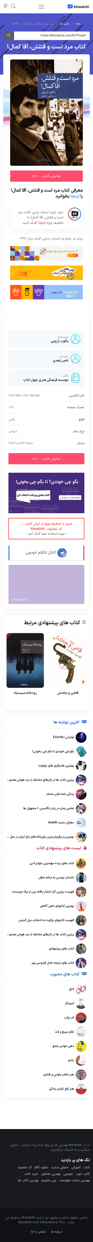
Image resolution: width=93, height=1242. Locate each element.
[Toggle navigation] (41, 7)
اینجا (75, 196)
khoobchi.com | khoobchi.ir (38, 1222)
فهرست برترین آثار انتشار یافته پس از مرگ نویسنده (43, 892)
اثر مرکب (69, 1017)
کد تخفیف (25, 1167)
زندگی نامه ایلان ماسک (60, 794)
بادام (71, 1060)
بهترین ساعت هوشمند (74, 1180)
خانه (78, 24)
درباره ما (56, 1231)
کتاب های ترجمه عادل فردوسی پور (53, 963)
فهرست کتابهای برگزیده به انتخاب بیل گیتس (46, 920)
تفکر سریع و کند (64, 1032)
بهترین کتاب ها (28, 1180)
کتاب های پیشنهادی (61, 948)
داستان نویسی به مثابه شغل (56, 877)
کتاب (86, 1167)
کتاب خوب (83, 1174)
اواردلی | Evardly (63, 737)
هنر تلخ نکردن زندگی (61, 1089)
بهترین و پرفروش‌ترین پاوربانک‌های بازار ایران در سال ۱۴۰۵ (38, 837)
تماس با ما (38, 1231)
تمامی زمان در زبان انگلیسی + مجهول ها (48, 808)
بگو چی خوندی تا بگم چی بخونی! (53, 751)
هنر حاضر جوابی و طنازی (58, 1074)
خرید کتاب (31, 1174)
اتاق (71, 989)
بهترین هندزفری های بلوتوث (56, 765)
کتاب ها (64, 24)
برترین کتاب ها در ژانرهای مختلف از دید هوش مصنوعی (39, 780)
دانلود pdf (41, 1167)
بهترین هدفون (51, 1174)
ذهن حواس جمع (63, 1046)
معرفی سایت (60, 1167)
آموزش (76, 1167)
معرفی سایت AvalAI (61, 822)
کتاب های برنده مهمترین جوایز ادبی (51, 863)
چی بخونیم (48, 1180)
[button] (13, 6)
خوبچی (68, 1174)
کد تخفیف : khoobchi (46, 528)
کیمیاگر (69, 1003)
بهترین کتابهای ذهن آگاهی (57, 906)
